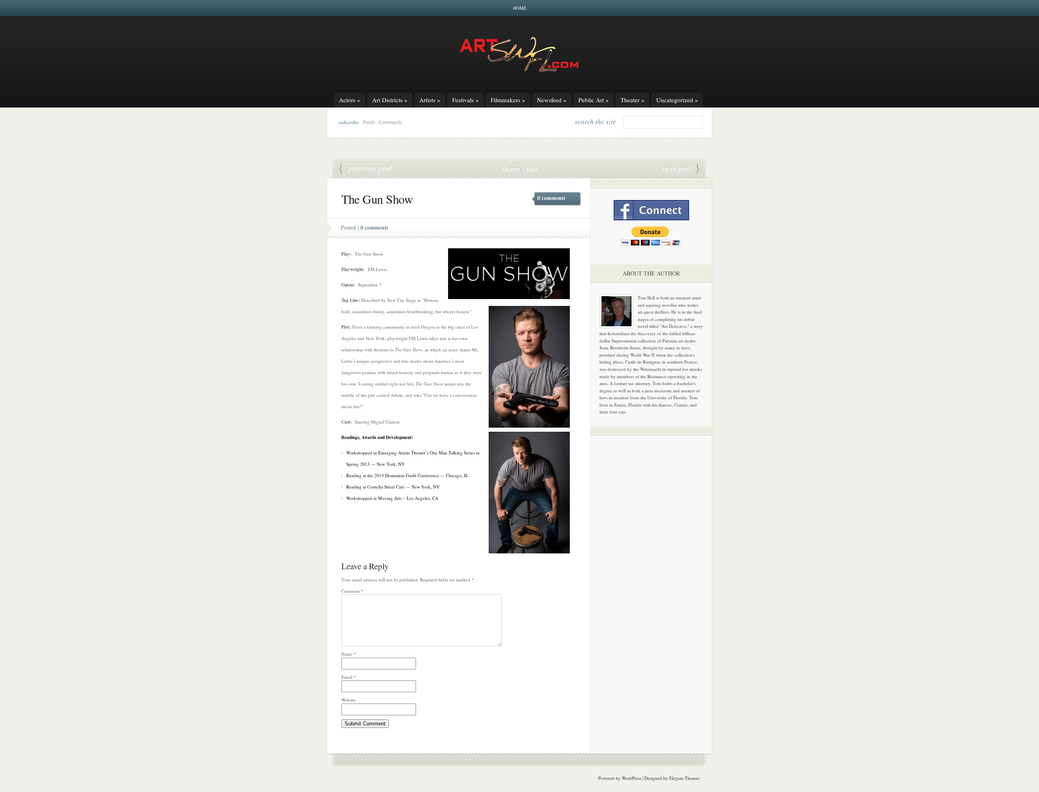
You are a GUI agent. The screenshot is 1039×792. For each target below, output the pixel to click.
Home (519, 8)
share (511, 168)
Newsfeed (552, 100)
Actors (349, 100)
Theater (633, 100)
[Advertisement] (651, 569)
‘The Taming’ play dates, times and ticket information (681, 169)
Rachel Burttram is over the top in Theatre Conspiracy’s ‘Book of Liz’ (365, 169)
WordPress (631, 778)
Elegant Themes (684, 778)
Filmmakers (508, 100)
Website (348, 700)
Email (348, 677)
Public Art (593, 100)
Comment (352, 591)
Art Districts (389, 100)
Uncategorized (677, 100)
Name (348, 654)
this (530, 168)
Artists (429, 100)
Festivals (465, 100)
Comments (390, 122)
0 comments (551, 198)
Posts (369, 122)
